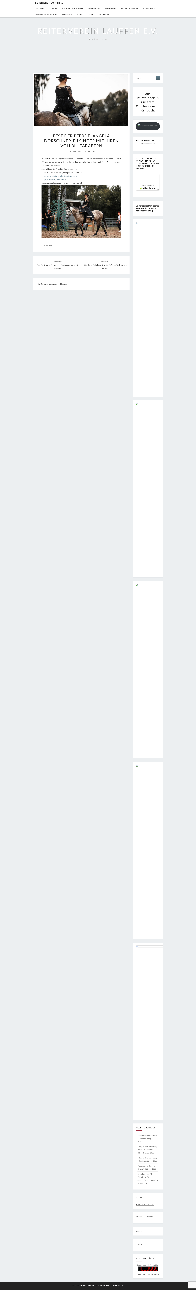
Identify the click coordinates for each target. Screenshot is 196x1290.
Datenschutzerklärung (144, 1216)
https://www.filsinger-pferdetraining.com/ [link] (59, 176)
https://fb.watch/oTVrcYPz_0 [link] (54, 179)
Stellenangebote (105, 14)
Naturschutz (67, 14)
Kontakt (80, 14)
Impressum (140, 1231)
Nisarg (121, 1285)
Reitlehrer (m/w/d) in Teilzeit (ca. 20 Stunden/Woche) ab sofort (147, 1177)
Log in (139, 1244)
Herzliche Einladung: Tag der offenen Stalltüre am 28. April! (105, 265)
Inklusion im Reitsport (129, 8)
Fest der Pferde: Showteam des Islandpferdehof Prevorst (57, 265)
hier (144, 144)
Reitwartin (90, 151)
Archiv (91, 14)
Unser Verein (39, 8)
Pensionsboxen (94, 8)
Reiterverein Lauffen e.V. (49, 2)
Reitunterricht (110, 8)
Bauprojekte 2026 (149, 8)
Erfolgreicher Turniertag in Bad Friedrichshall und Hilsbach (147, 1149)
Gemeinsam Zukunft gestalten (46, 14)
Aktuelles (53, 8)
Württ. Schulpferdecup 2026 (72, 8)
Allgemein (48, 245)
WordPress (104, 1285)
